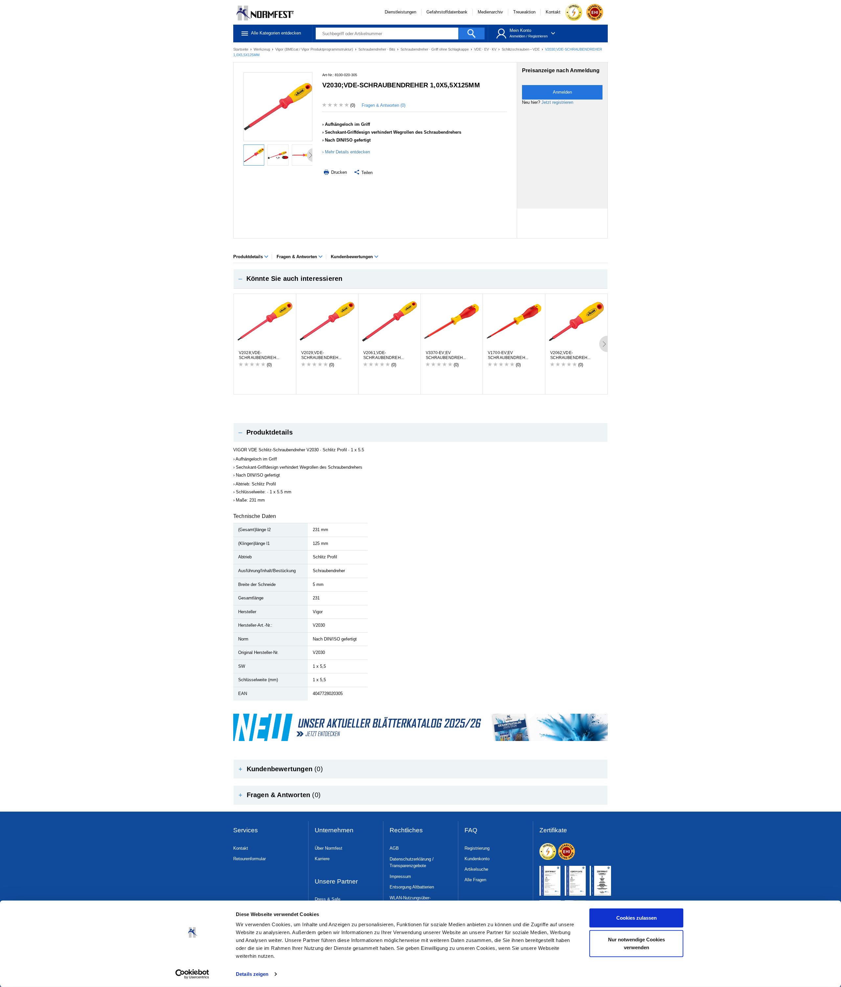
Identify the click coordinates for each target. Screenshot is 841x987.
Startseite (241, 49)
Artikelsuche (476, 869)
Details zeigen (252, 974)
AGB (394, 848)
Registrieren (538, 36)
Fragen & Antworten (297, 256)
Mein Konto (520, 30)
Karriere (322, 858)
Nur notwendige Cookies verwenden (636, 943)
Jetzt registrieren (557, 102)
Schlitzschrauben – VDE (521, 49)
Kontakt (553, 12)
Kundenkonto (477, 858)
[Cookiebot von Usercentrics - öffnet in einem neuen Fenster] (192, 974)
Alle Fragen (475, 879)
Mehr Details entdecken (347, 151)
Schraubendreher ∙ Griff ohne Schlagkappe (435, 49)
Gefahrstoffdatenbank (446, 12)
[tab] (420, 278)
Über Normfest (328, 848)
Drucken (338, 172)
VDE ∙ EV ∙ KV (485, 49)
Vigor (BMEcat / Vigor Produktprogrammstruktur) (314, 49)
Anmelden (517, 36)
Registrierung (477, 848)
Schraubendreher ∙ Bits (377, 49)
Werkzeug (262, 49)
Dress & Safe (327, 899)
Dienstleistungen (400, 12)
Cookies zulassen (636, 918)
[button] (420, 279)
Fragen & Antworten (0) (383, 105)
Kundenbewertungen (352, 256)
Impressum (400, 876)
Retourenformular (249, 858)
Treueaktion (524, 12)
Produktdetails (248, 256)
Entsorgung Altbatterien (412, 887)
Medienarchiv (490, 12)
